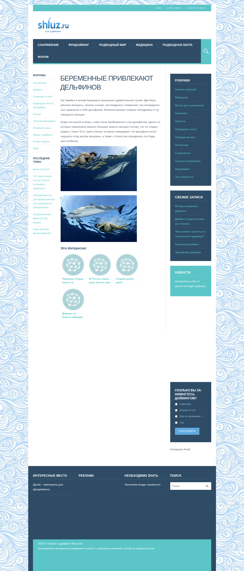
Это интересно (184, 176)
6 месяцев (185, 404)
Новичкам (181, 113)
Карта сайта (174, 8)
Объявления (40, 83)
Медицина (144, 44)
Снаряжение (48, 44)
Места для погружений (189, 105)
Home (158, 8)
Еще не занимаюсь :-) (191, 416)
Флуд (36, 148)
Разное (37, 114)
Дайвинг (37, 89)
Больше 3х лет (188, 410)
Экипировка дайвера (188, 252)
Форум (43, 56)
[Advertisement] (148, 24)
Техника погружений (188, 161)
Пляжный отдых (42, 128)
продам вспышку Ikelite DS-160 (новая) (42, 218)
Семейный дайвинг (187, 244)
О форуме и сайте (43, 96)
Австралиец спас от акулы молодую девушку (190, 284)
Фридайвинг (78, 44)
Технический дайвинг (44, 121)
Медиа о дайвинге (43, 135)
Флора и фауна (41, 141)
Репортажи (182, 145)
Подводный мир (112, 44)
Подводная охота (178, 44)
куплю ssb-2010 (41, 169)
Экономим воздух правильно (142, 484)
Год (182, 422)
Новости (180, 121)
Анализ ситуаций (185, 89)
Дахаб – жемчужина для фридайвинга (48, 487)
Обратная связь (196, 8)
